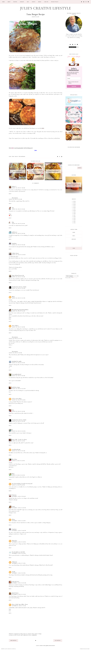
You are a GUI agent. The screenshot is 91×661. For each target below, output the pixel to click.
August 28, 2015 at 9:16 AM (18, 209)
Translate (76, 277)
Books (39, 1)
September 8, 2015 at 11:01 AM (19, 594)
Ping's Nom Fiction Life (18, 275)
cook (10, 156)
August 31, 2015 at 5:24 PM (18, 460)
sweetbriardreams (16, 449)
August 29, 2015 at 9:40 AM (18, 375)
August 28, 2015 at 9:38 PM (15, 352)
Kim (13, 222)
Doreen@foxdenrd (16, 374)
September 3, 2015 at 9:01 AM (19, 553)
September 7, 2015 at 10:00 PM (19, 582)
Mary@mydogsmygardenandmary (20, 309)
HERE (43, 128)
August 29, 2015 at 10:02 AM (18, 388)
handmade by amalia (16, 361)
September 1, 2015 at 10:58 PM (19, 530)
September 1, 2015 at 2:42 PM (18, 520)
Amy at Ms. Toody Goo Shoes (19, 439)
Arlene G (14, 186)
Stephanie (14, 243)
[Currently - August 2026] (73, 122)
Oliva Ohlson (15, 325)
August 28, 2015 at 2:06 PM (18, 311)
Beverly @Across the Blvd (18, 552)
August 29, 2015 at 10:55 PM (18, 431)
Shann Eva (14, 540)
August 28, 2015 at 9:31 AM (18, 223)
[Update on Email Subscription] (73, 105)
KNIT (28, 1)
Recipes (15, 1)
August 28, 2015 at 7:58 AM (18, 187)
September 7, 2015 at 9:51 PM (18, 573)
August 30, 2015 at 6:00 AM (18, 450)
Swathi (13, 571)
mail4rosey (14, 232)
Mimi (13, 473)
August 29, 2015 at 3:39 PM (18, 411)
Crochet (22, 1)
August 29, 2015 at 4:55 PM (18, 421)
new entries (13, 640)
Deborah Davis (15, 581)
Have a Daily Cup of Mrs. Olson (20, 604)
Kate (13, 410)
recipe (16, 156)
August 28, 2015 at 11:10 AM (18, 276)
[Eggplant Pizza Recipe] (73, 140)
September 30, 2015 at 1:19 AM (19, 605)
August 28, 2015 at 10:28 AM (18, 254)
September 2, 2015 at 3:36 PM (19, 541)
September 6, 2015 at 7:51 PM (18, 563)
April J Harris (15, 593)
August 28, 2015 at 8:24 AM (15, 199)
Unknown (14, 562)
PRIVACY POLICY (54, 1)
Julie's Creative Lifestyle (45, 8)
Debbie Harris (15, 253)
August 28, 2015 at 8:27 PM (15, 338)
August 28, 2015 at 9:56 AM (18, 244)
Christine (14, 495)
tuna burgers (21, 156)
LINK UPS (46, 1)
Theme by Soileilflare (84, 648)
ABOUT (9, 1)
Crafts (33, 1)
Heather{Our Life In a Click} (19, 287)
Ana (13, 207)
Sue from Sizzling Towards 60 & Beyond (22, 483)
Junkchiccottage (16, 387)
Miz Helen (14, 459)
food (13, 156)
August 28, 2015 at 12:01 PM (18, 298)
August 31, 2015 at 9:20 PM (18, 475)
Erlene (13, 519)
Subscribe (74, 86)
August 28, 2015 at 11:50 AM (18, 288)
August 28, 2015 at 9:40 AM (18, 233)
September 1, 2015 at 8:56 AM (19, 496)
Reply (10, 193)
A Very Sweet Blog (16, 398)
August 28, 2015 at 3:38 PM (18, 327)
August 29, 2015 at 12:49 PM (18, 399)
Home (3, 1)
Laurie (13, 506)
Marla (13, 296)
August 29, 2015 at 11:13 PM (18, 440)
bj (12, 429)
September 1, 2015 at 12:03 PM (19, 507)
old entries (57, 640)
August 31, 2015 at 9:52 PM (18, 484)
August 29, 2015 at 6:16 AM (18, 362)
